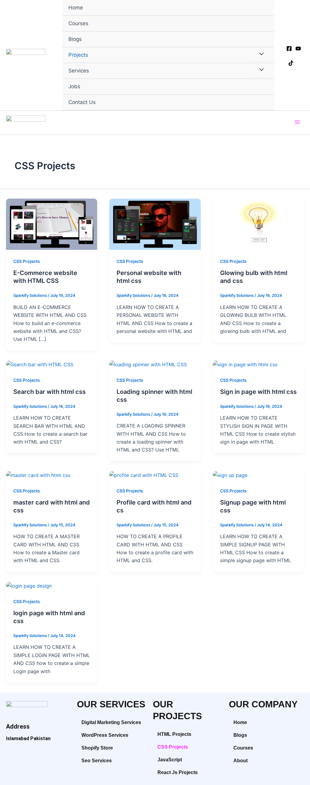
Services (78, 71)
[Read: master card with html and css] (38, 475)
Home (75, 8)
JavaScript (169, 759)
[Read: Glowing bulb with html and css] (258, 224)
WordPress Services (104, 735)
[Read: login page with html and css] (29, 585)
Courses (78, 23)
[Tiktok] (291, 63)
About (240, 760)
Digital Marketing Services (111, 722)
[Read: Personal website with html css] (154, 224)
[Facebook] (289, 48)
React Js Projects (177, 772)
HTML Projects (174, 734)
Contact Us (82, 102)
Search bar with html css (49, 391)
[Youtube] (298, 48)
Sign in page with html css (258, 391)
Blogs (75, 39)
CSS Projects (26, 261)
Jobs (74, 86)
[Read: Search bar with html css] (39, 364)
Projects (78, 55)
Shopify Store (97, 747)
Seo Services (96, 760)
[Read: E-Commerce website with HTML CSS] (51, 224)
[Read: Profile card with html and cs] (143, 475)
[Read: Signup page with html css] (230, 475)
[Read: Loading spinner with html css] (148, 364)
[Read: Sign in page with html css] (245, 364)
